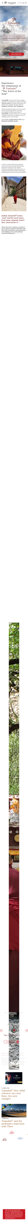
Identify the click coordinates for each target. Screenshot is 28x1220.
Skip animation (16, 54)
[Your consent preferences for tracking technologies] (25, 1217)
